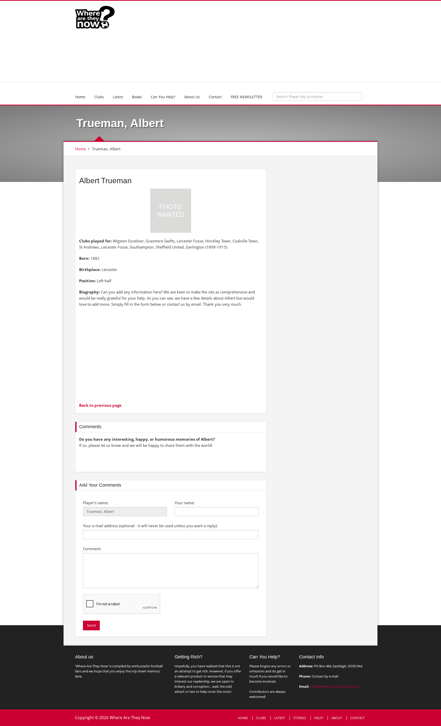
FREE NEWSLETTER (246, 96)
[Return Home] (95, 16)
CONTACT (357, 718)
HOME (243, 718)
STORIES (299, 718)
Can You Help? (163, 96)
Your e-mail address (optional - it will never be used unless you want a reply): (150, 525)
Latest (118, 96)
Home (80, 96)
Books (137, 96)
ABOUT (336, 718)
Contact (215, 96)
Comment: (92, 548)
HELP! (318, 718)
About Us (192, 96)
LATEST (279, 718)
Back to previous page (100, 405)
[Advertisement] (258, 41)
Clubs (99, 96)
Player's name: (95, 502)
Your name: (185, 502)
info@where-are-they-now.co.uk (334, 686)
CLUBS (261, 718)
